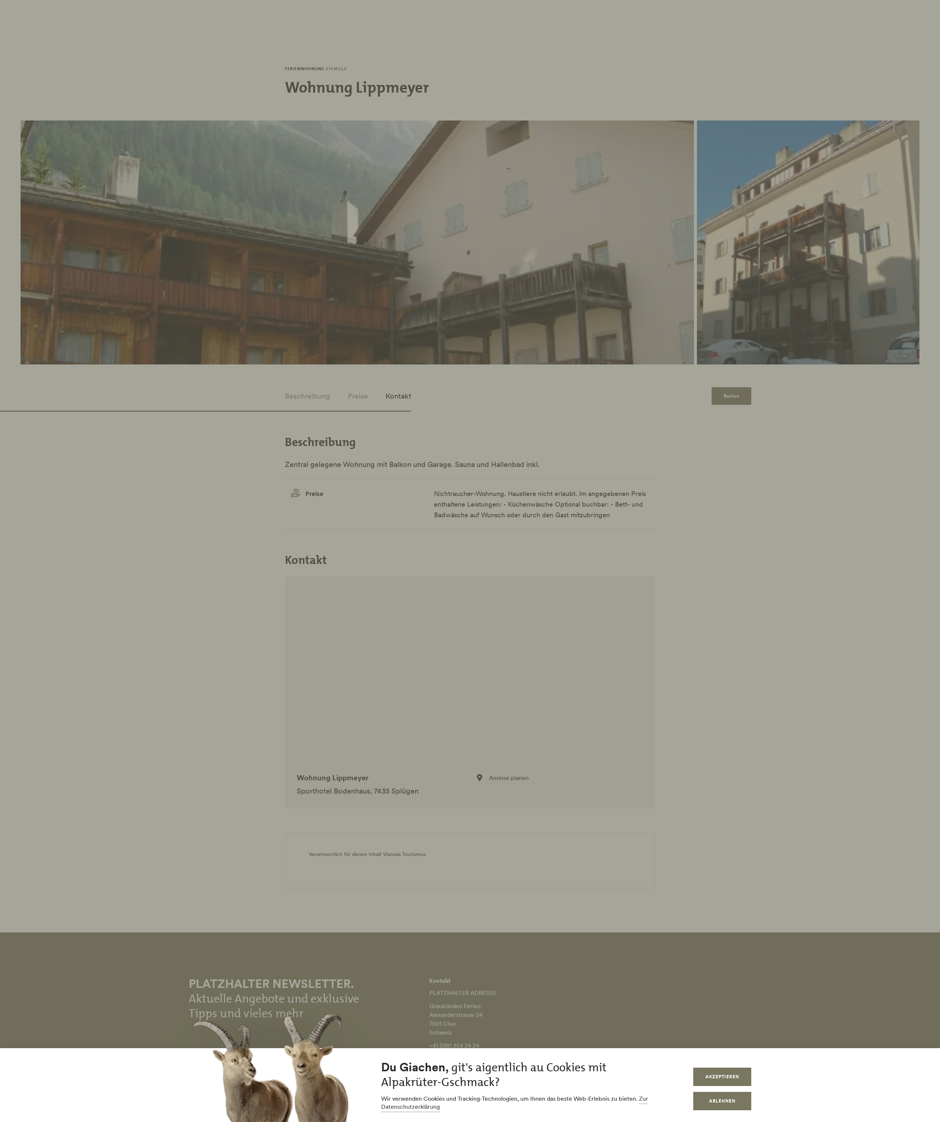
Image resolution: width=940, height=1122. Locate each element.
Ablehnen (722, 1101)
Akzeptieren (722, 1076)
